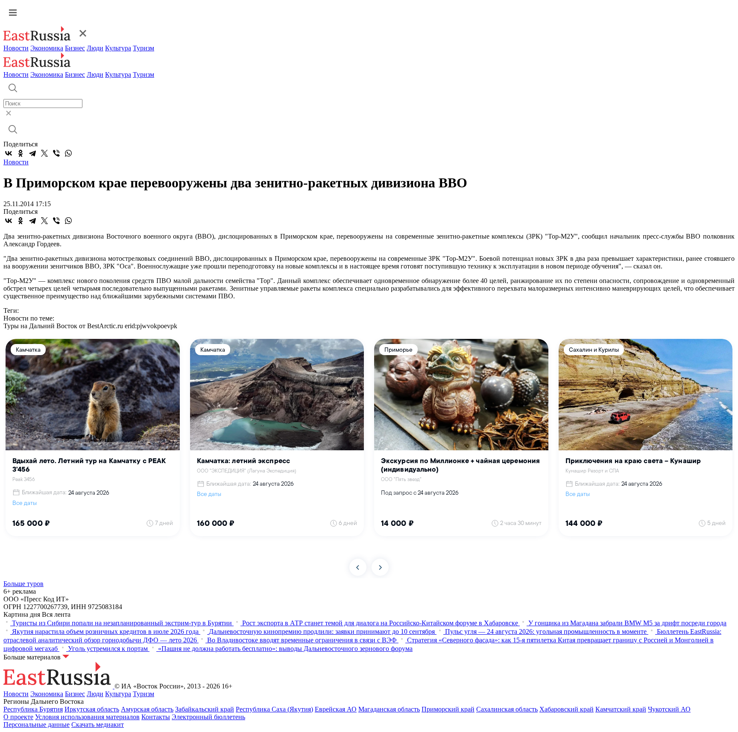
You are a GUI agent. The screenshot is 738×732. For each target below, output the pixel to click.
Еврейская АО (336, 709)
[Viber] (56, 153)
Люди (95, 48)
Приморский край (448, 709)
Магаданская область (389, 709)
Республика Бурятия (33, 709)
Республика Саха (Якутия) (274, 709)
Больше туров (23, 583)
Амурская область (147, 709)
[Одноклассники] (20, 153)
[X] (44, 153)
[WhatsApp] (68, 153)
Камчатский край (620, 709)
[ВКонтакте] (8, 153)
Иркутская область (91, 709)
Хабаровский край (566, 709)
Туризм (143, 48)
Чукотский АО (669, 709)
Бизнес (75, 48)
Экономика (46, 48)
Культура (118, 48)
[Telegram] (32, 153)
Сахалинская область (507, 709)
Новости (16, 48)
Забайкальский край (204, 709)
